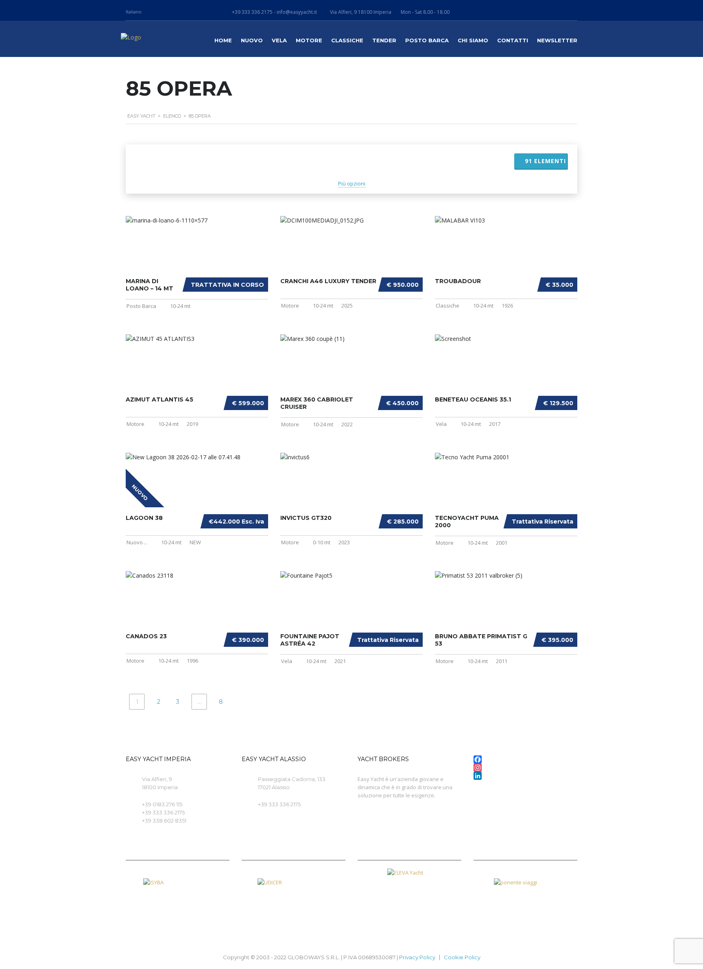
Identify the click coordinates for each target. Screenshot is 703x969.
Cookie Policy (462, 957)
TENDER (384, 40)
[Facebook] (525, 759)
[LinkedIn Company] (525, 776)
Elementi (545, 161)
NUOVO (252, 40)
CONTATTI (512, 40)
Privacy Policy (417, 957)
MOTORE (309, 40)
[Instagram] (525, 768)
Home (223, 40)
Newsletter (557, 40)
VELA (279, 40)
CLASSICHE (347, 40)
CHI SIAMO (473, 40)
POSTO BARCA (427, 40)
